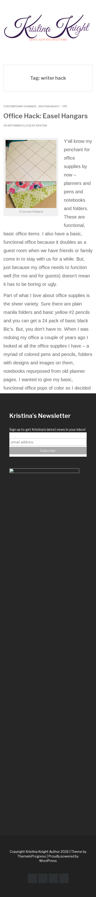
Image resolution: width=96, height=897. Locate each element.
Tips (64, 106)
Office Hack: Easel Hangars (45, 116)
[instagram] (53, 878)
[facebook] (32, 878)
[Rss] (64, 878)
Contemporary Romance (19, 106)
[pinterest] (43, 878)
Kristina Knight (49, 106)
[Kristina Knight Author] (48, 26)
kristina (41, 125)
